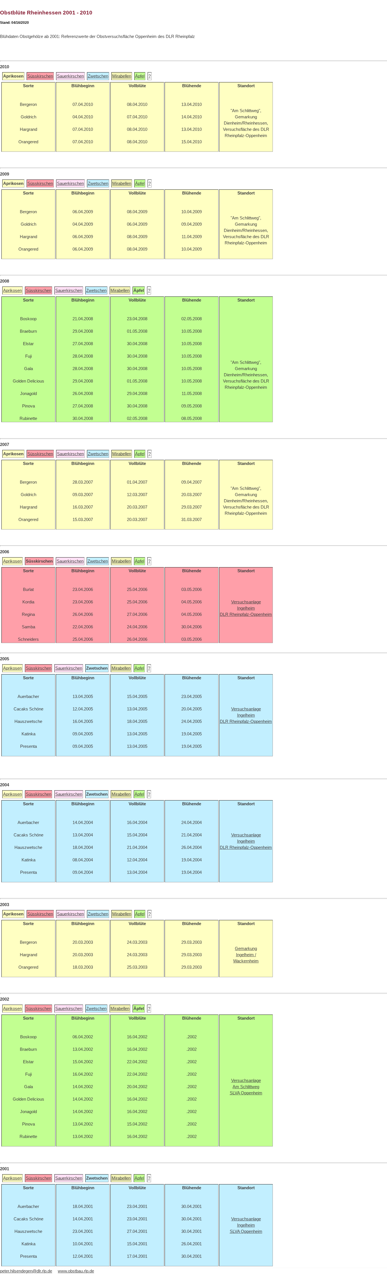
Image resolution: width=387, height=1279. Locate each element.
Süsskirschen (40, 76)
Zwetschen (98, 76)
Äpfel (139, 76)
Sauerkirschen (70, 76)
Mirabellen (121, 76)
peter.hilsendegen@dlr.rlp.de (26, 1271)
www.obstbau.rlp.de (76, 1271)
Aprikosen (12, 290)
